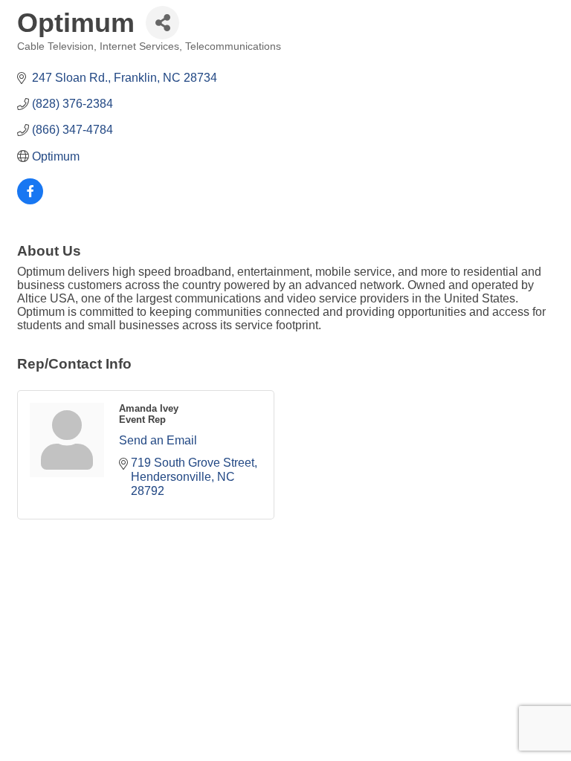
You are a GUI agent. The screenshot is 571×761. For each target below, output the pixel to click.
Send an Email (158, 440)
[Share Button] (162, 22)
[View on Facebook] (30, 200)
